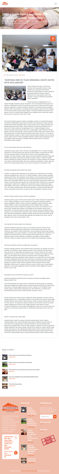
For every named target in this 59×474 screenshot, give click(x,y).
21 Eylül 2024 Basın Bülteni (15, 384)
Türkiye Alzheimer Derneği (12, 75)
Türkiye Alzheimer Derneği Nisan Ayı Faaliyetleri (20, 362)
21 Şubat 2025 (12, 378)
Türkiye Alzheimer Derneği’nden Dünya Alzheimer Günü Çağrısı (24, 369)
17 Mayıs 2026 (12, 357)
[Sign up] (55, 416)
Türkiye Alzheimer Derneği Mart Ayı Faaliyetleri (20, 355)
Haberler (23, 75)
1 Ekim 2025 (11, 371)
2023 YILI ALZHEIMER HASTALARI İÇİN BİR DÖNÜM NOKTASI (23, 376)
